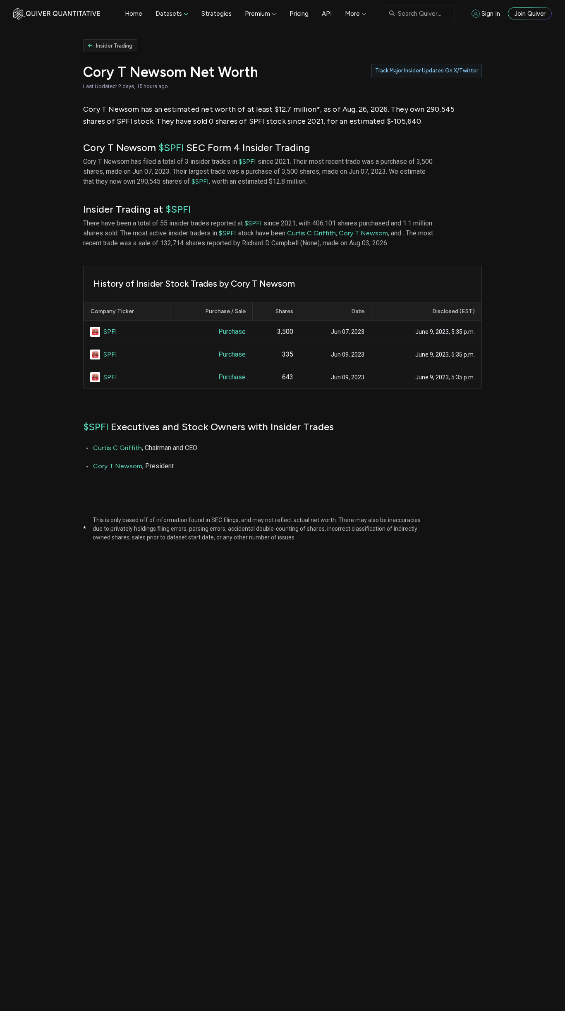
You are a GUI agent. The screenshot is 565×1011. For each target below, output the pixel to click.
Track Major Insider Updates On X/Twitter (426, 70)
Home (133, 13)
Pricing (299, 13)
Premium (257, 13)
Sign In (490, 13)
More (352, 13)
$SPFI (171, 147)
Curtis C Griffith (311, 233)
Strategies (216, 13)
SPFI (110, 331)
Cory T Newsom (363, 233)
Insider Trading (114, 46)
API (327, 13)
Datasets (169, 13)
